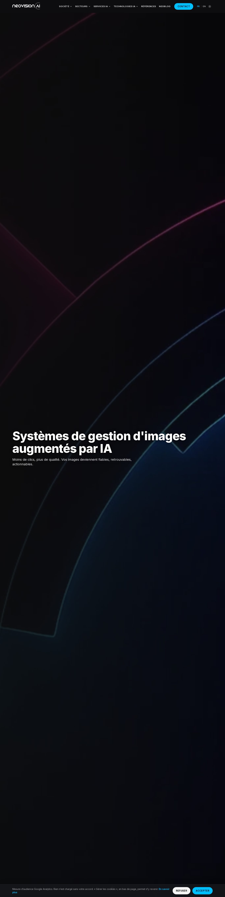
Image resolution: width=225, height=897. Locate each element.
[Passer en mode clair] (210, 6)
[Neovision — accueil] (26, 6)
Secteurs (81, 6)
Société (64, 6)
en (204, 6)
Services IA (101, 6)
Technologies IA (124, 6)
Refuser (181, 890)
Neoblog (164, 6)
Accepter (202, 890)
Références (148, 6)
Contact (184, 6)
